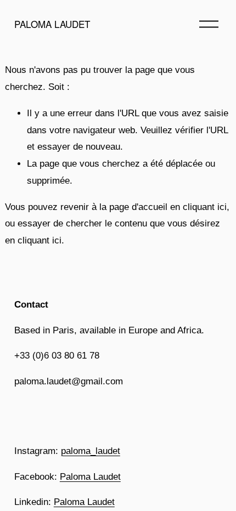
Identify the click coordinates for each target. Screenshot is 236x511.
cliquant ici (205, 207)
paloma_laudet (90, 451)
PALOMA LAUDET (52, 24)
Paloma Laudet (90, 477)
